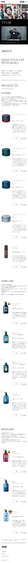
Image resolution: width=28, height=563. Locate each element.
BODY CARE (11, 88)
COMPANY (3, 551)
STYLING (2, 88)
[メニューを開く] (26, 1)
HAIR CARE (7, 88)
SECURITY (3, 553)
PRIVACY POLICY (5, 556)
